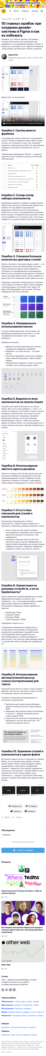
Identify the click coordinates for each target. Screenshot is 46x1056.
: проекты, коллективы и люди (20, 1005)
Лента (16, 11)
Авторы (35, 11)
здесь (21, 623)
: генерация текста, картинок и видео (22, 1015)
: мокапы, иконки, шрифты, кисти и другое (22, 1012)
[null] (15, 806)
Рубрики (25, 11)
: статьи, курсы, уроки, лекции (20, 1001)
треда (11, 39)
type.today (34, 1049)
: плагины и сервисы (16, 1008)
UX (13, 817)
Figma (7, 817)
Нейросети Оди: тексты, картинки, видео (19, 1035)
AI (10, 11)
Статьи (19, 817)
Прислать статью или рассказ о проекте (18, 1027)
